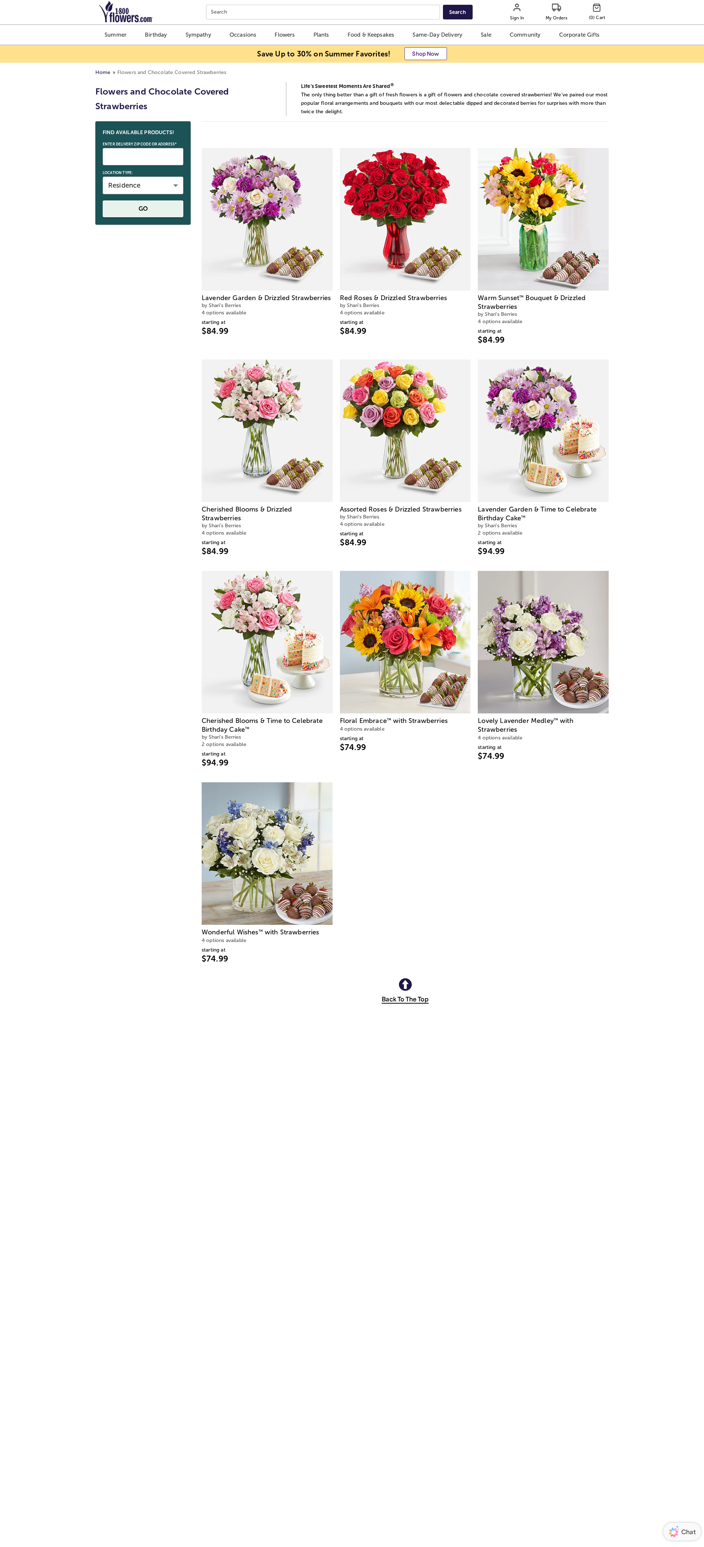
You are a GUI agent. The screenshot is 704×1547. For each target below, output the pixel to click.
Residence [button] (124, 185)
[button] (115, 35)
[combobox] (324, 12)
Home (103, 72)
